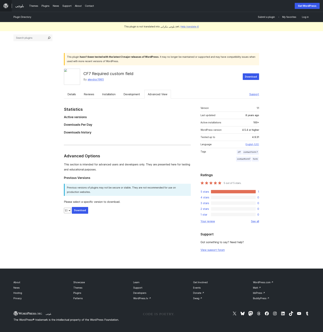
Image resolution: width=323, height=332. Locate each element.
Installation (109, 94)
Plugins (77, 292)
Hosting (17, 292)
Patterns (78, 298)
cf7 (239, 152)
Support (254, 94)
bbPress (259, 292)
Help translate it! (190, 26)
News (16, 287)
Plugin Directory (22, 16)
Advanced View (157, 94)
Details (71, 94)
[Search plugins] (49, 37)
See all (255, 221)
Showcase (79, 282)
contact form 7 (250, 152)
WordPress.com (263, 282)
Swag (197, 298)
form (255, 159)
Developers (139, 292)
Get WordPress (307, 5)
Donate (198, 292)
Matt (257, 287)
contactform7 (243, 159)
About (16, 282)
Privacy (17, 298)
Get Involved (200, 282)
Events (197, 287)
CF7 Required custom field (108, 73)
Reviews (89, 94)
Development (131, 94)
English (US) (252, 144)
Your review (208, 221)
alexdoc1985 (96, 79)
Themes (77, 287)
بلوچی (48, 313)
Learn (136, 282)
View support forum (213, 250)
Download (251, 76)
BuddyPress (261, 298)
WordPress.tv (142, 298)
